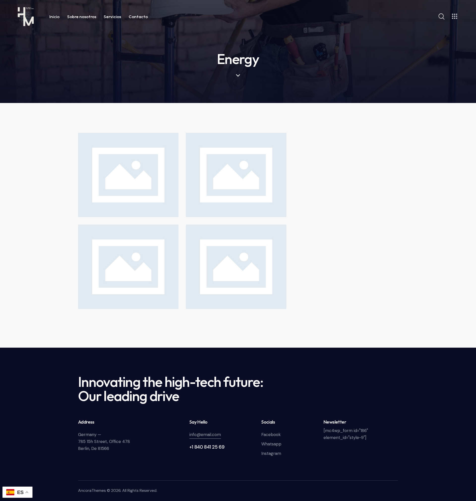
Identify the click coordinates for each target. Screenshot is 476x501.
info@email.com (205, 434)
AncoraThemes (92, 490)
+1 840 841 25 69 (207, 447)
